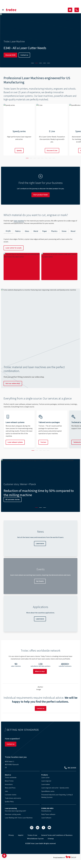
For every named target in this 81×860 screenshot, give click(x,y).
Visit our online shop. (12, 383)
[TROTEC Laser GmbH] (11, 10)
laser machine (19, 221)
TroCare (43, 442)
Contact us (24, 55)
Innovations (9, 784)
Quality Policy (9, 802)
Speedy (19, 150)
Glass (27, 231)
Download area (46, 811)
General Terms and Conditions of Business (56, 835)
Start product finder (40, 195)
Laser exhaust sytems (15, 442)
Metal (35, 231)
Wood (73, 231)
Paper (44, 231)
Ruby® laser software (48, 814)
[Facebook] (43, 827)
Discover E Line (52, 150)
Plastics (54, 231)
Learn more (40, 543)
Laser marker (45, 784)
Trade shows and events (13, 798)
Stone (64, 231)
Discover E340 (10, 55)
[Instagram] (31, 827)
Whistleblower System (35, 839)
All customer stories (12, 499)
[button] (4, 855)
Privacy (11, 835)
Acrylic (8, 231)
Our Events (40, 581)
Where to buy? (40, 671)
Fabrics (18, 231)
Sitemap (51, 839)
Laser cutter (45, 777)
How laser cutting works (13, 814)
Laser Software (46, 818)
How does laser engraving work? (15, 811)
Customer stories (10, 795)
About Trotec (9, 781)
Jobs (6, 791)
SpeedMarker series (47, 791)
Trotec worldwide (10, 777)
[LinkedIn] (37, 827)
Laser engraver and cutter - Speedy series (55, 788)
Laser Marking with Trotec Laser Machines (19, 818)
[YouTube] (49, 827)
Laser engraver (46, 781)
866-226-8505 (72, 768)
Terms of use (32, 835)
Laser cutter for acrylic (13, 248)
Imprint (20, 835)
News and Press (10, 788)
